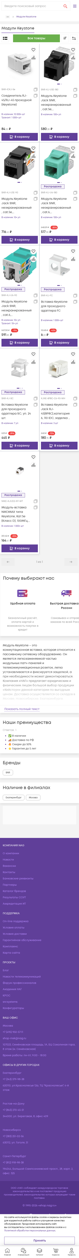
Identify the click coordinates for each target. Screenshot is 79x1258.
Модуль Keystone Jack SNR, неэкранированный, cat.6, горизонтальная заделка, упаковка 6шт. (56, 205)
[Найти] (65, 6)
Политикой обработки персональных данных (29, 1230)
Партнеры (10, 885)
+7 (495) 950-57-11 (13, 1032)
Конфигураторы (13, 1008)
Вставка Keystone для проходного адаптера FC (54, 306)
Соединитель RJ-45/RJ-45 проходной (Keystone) (16, 100)
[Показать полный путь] (8, 16)
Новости (8, 859)
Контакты (9, 872)
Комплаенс (10, 946)
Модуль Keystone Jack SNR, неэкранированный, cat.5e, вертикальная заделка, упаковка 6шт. (16, 205)
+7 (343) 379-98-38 (13, 1079)
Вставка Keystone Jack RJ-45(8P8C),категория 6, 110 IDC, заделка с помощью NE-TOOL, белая (55, 411)
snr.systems (10, 1002)
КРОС (6, 995)
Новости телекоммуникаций (22, 976)
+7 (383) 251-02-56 (13, 1136)
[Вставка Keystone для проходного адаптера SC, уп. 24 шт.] (19, 368)
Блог (6, 970)
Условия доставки (15, 934)
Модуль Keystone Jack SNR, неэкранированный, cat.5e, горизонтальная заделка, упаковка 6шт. (56, 102)
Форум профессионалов (19, 983)
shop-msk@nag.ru (14, 1038)
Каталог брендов (14, 891)
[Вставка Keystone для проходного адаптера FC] (59, 265)
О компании (11, 853)
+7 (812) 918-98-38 (13, 1162)
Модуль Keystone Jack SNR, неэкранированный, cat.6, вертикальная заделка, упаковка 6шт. (16, 308)
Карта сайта (11, 953)
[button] (74, 38)
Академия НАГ (12, 989)
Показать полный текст (22, 709)
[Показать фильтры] (74, 38)
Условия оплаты (13, 927)
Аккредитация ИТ (14, 904)
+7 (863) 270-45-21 (13, 1110)
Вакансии (9, 866)
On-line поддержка (15, 921)
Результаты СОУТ (14, 897)
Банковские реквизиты (18, 878)
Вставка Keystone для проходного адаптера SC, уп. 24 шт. (16, 411)
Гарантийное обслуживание (22, 940)
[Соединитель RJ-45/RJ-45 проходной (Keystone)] (19, 63)
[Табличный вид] (5, 38)
